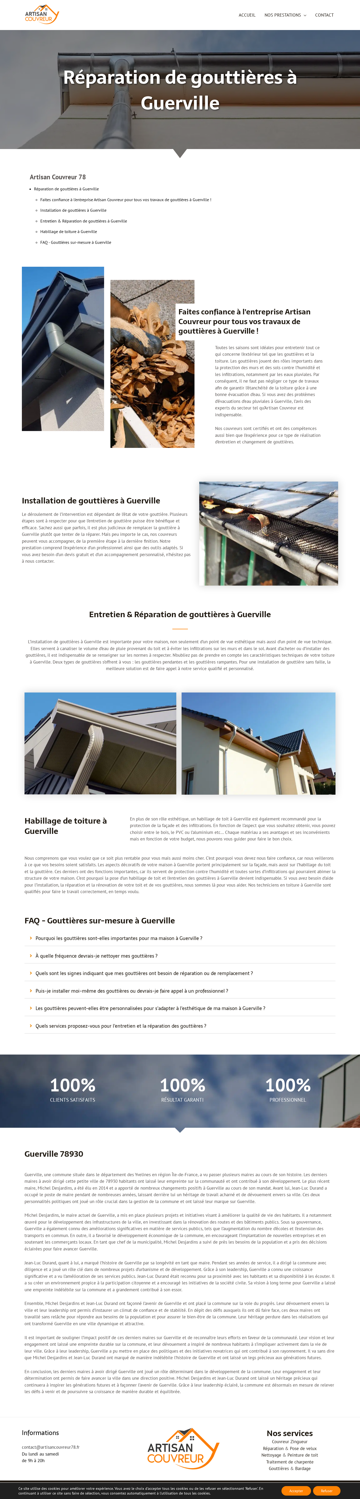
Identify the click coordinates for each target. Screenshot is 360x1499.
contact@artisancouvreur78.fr (51, 1447)
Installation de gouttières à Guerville (73, 210)
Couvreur (280, 1441)
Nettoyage (271, 1455)
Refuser (327, 1490)
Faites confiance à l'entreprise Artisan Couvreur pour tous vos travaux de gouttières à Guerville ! (125, 199)
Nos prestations (283, 15)
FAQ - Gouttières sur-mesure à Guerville (75, 242)
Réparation (273, 1448)
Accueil (247, 15)
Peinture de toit (303, 1455)
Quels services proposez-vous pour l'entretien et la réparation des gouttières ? (121, 1026)
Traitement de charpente (290, 1462)
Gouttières (279, 1468)
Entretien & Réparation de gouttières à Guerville (83, 221)
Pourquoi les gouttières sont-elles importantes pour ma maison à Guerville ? (119, 938)
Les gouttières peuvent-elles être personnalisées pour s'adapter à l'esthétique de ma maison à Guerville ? (150, 1008)
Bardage (303, 1468)
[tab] (180, 938)
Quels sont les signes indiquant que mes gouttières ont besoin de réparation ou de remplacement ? (144, 973)
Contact (324, 15)
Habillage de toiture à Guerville (68, 231)
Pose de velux (303, 1448)
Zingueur (299, 1441)
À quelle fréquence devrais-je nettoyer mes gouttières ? (96, 956)
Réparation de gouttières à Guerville (66, 188)
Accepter (296, 1490)
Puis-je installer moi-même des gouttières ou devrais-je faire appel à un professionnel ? (132, 991)
